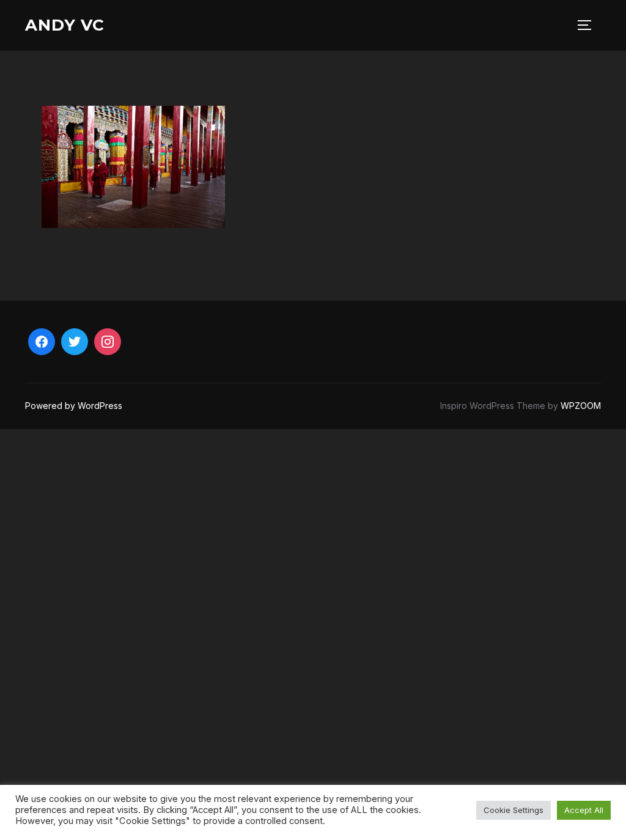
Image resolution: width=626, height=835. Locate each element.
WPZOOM (581, 405)
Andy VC (65, 25)
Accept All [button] (583, 810)
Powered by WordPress (73, 405)
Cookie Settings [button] (513, 810)
